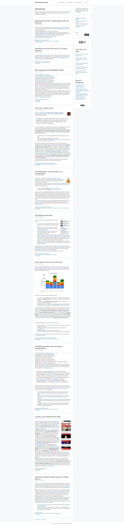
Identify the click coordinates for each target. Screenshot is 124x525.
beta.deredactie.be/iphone (40, 446)
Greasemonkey (44, 484)
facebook (48, 254)
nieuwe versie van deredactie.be (42, 55)
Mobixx (41, 439)
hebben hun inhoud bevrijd (60, 56)
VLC (41, 193)
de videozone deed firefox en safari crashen (60, 27)
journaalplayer (41, 74)
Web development (46, 99)
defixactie (44, 483)
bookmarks (39, 254)
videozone (52, 83)
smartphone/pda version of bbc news (44, 231)
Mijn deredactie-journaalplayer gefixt (49, 70)
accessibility (38, 338)
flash (48, 409)
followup (43, 61)
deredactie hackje (44, 164)
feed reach (54, 164)
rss (41, 62)
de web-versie (40, 200)
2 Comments (38, 101)
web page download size (52, 338)
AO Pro (84, 9)
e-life (40, 61)
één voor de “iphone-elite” (40, 428)
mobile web (47, 253)
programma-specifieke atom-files (56, 395)
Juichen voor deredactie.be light (48, 417)
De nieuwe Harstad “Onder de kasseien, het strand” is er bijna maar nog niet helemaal (82, 95)
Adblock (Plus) (46, 498)
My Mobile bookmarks (43, 215)
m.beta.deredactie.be (44, 429)
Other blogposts (70, 2)
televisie (56, 409)
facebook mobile (40, 241)
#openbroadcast (79, 70)
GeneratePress (69, 523)
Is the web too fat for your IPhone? (48, 262)
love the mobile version (51, 234)
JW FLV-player (44, 404)
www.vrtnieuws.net (48, 371)
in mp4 (50, 188)
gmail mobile (39, 223)
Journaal (64, 83)
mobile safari (45, 459)
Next (45, 519)
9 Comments (38, 410)
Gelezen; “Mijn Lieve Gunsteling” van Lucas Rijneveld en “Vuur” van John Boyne (82, 91)
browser (58, 304)
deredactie (37, 61)
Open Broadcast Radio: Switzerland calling (81, 59)
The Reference (54, 464)
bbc (36, 254)
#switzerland (78, 66)
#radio (77, 63)
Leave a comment (39, 42)
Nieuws (44, 206)
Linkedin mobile (62, 247)
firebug (38, 394)
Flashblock (40, 498)
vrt (58, 409)
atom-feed (38, 79)
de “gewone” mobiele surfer (52, 427)
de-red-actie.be (38, 513)
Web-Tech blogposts (61, 2)
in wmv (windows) (56, 188)
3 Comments (38, 165)
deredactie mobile (40, 234)
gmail (51, 254)
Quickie (49, 61)
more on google (63, 304)
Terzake (68, 83)
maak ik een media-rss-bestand (54, 399)
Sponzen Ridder (46, 366)
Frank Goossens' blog (41, 2)
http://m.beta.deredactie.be (60, 28)
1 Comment (38, 63)
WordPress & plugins (78, 2)
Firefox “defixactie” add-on (42, 507)
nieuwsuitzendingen (41, 380)
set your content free (45, 62)
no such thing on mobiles (50, 325)
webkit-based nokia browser (42, 248)
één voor (45, 427)
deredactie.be (38, 62)
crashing (54, 304)
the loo (45, 229)
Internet (46, 61)
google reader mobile (41, 227)
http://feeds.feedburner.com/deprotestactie (43, 36)
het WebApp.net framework (53, 447)
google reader (54, 254)
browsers (37, 337)
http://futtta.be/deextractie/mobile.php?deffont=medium (46, 32)
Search (77, 32)
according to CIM (49, 156)
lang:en (44, 253)
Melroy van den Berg (80, 57)
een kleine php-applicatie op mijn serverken (55, 491)
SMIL (63, 198)
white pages (61, 246)
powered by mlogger (48, 37)
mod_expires (51, 313)
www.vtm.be (56, 379)
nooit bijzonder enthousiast (42, 421)
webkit (57, 338)
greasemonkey (58, 513)
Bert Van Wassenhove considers (49, 112)
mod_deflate (44, 313)
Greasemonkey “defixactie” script (43, 504)
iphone (46, 338)
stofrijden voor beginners (80, 87)
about (86, 2)
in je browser (60, 184)
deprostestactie (38, 164)
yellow (55, 246)
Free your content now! (44, 108)
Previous (37, 519)
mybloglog (65, 315)
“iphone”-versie (41, 444)
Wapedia (66, 246)
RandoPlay (78, 54)
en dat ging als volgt (48, 367)
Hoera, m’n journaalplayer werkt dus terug (43, 96)
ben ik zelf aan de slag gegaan (62, 388)
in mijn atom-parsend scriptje (61, 183)
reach (37, 149)
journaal (50, 409)
